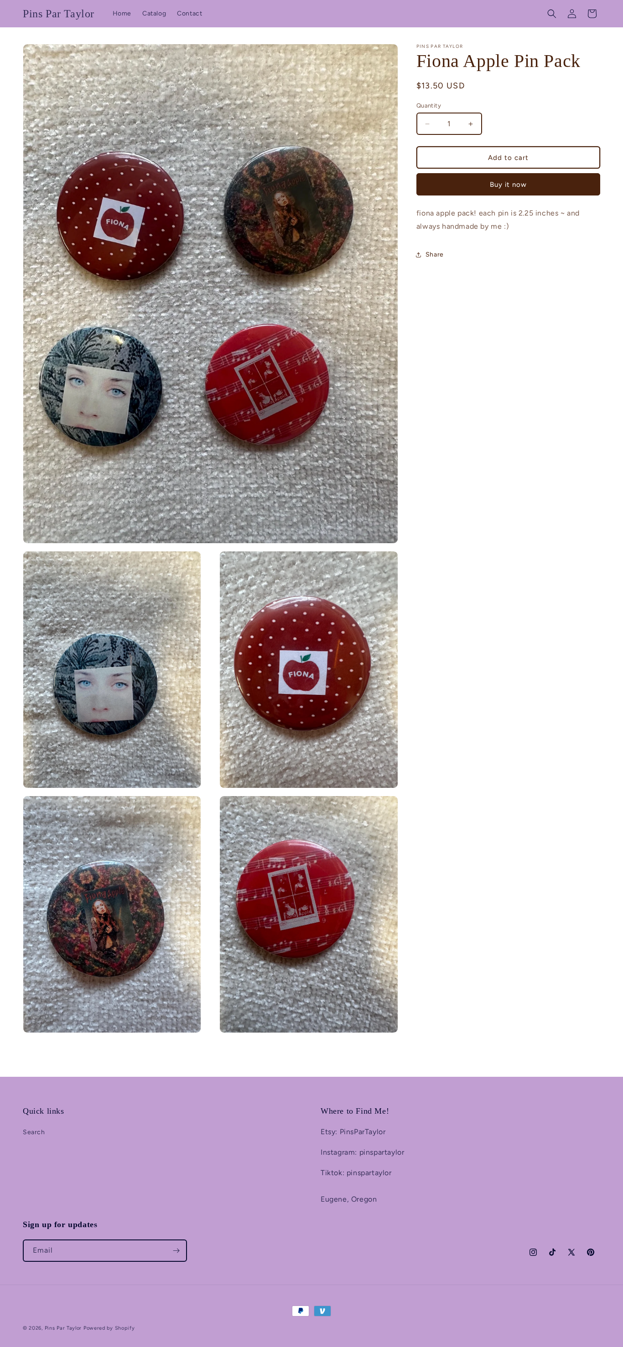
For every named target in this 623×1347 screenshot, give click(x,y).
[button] (552, 14)
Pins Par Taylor (63, 1328)
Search (34, 1132)
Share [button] (435, 255)
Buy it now (508, 184)
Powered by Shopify (109, 1328)
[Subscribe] (176, 1250)
